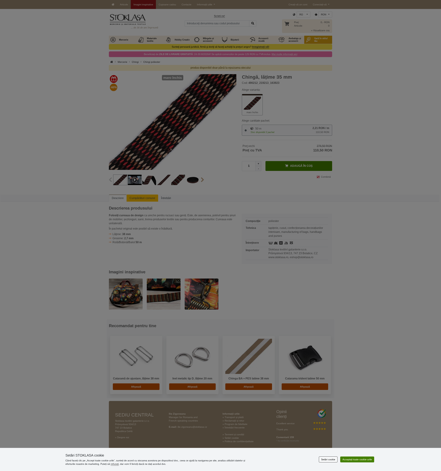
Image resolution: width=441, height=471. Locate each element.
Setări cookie (328, 459)
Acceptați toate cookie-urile (357, 459)
